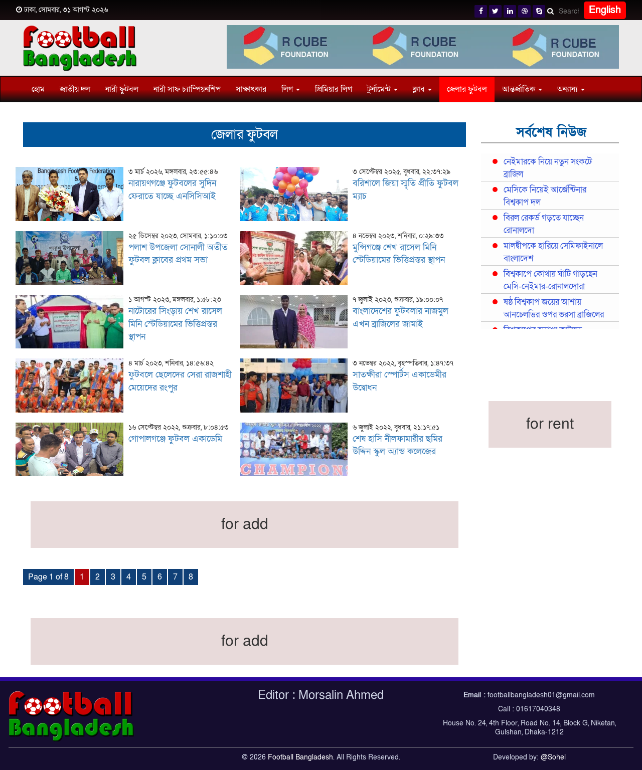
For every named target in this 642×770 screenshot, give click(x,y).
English (605, 10)
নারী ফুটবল (121, 89)
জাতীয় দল (75, 89)
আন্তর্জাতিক (519, 89)
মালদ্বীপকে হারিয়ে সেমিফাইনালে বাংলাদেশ (553, 252)
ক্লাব (420, 89)
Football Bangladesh (300, 757)
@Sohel (553, 757)
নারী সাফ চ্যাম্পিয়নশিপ (187, 89)
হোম (38, 89)
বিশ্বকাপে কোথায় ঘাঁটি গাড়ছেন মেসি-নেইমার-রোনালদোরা (550, 280)
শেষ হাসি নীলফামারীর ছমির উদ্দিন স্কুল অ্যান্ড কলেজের (397, 445)
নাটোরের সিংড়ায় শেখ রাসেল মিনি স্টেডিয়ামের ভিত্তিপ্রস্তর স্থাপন (175, 323)
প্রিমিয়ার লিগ (333, 89)
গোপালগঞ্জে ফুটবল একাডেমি (175, 439)
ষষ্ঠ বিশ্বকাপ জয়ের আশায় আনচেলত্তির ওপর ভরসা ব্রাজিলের (554, 308)
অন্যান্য (568, 89)
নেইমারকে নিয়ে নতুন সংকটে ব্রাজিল (548, 168)
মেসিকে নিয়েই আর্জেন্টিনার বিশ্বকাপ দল (545, 196)
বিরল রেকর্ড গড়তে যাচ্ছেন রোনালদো (544, 224)
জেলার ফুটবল (467, 89)
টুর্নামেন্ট (380, 89)
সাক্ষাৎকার (251, 89)
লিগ (288, 89)
